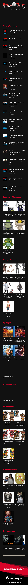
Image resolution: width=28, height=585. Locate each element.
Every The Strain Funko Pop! (15, 78)
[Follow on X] (17, 10)
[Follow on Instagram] (11, 10)
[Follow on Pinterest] (14, 10)
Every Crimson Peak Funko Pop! (16, 71)
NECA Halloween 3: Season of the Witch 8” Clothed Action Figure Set (17, 161)
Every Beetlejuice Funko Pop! (15, 119)
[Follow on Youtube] (19, 10)
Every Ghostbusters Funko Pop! (16, 135)
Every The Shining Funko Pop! (15, 38)
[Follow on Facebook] (9, 10)
